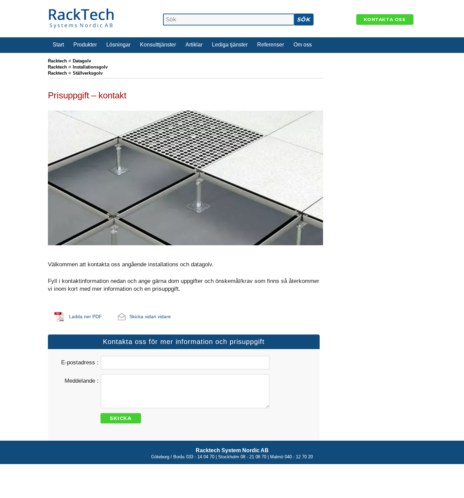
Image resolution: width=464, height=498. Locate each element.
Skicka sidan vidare (150, 316)
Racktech (57, 60)
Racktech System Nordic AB (232, 450)
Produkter (85, 44)
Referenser (270, 44)
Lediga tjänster (230, 44)
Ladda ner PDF (85, 316)
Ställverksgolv (88, 73)
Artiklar (193, 44)
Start (58, 44)
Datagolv (82, 60)
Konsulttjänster (158, 44)
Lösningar (118, 44)
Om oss (302, 44)
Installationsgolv (90, 67)
